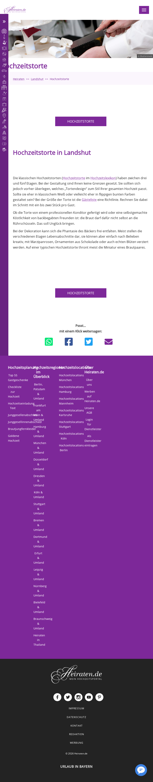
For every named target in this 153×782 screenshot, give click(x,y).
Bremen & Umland (38, 525)
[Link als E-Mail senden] (109, 342)
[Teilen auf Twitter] (89, 341)
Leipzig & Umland (38, 574)
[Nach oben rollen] (128, 773)
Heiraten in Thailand (39, 640)
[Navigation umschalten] (144, 10)
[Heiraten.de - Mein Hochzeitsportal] (15, 10)
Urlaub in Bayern (76, 766)
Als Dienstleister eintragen (92, 440)
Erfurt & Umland (38, 558)
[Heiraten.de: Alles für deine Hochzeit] (76, 674)
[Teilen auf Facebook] (69, 341)
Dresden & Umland (39, 480)
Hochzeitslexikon (103, 178)
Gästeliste (89, 199)
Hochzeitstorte (80, 121)
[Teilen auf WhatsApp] (49, 341)
